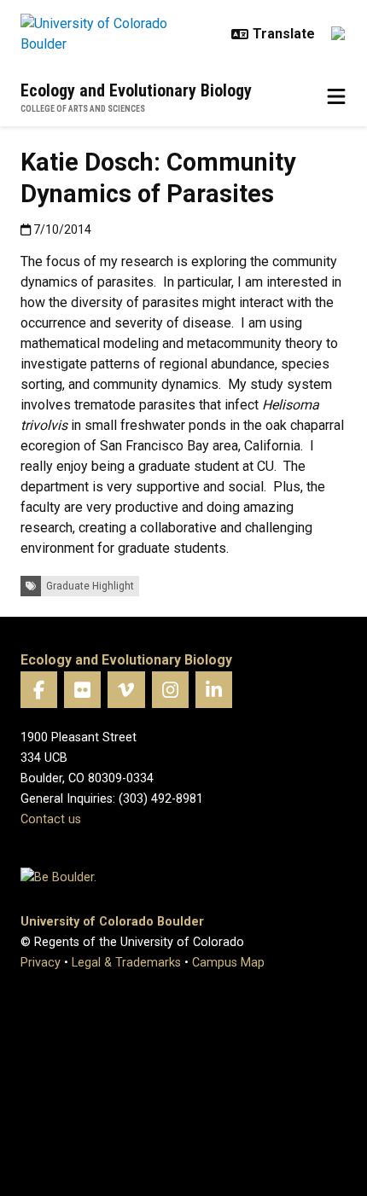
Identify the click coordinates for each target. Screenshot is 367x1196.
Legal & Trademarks (126, 962)
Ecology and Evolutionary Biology (136, 90)
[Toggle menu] (336, 97)
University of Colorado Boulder (112, 921)
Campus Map (228, 962)
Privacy (40, 962)
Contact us (50, 819)
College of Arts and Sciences (82, 108)
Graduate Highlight (90, 586)
